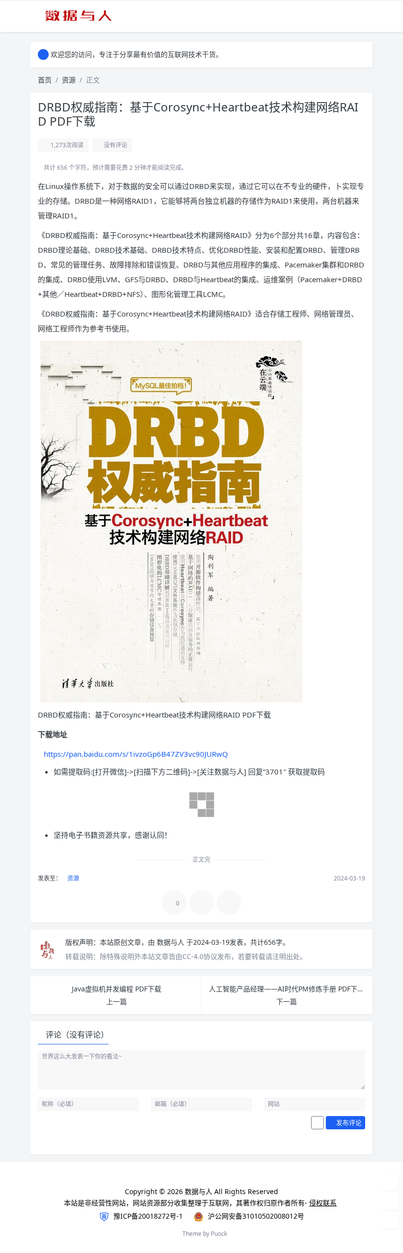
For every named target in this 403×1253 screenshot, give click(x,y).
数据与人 (171, 942)
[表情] (317, 1123)
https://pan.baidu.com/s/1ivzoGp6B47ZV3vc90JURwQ (136, 754)
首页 (45, 79)
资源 (69, 79)
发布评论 (348, 1122)
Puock (219, 1233)
